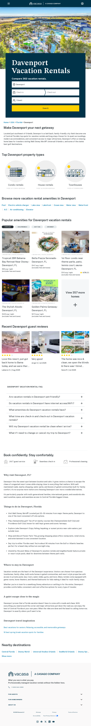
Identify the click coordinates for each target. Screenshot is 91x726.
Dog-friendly (22, 226)
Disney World (24, 652)
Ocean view (59, 205)
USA (12, 122)
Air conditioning (17, 210)
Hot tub (37, 226)
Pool (4, 205)
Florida (19, 122)
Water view (71, 205)
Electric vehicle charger (18, 205)
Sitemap (38, 712)
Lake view (36, 205)
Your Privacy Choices (49, 715)
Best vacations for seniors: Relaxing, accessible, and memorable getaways (34, 627)
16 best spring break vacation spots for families (24, 632)
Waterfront (83, 205)
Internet (50, 226)
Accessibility (36, 715)
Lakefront (47, 205)
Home (6, 122)
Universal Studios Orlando (44, 652)
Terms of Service (73, 712)
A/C (5, 210)
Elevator (29, 210)
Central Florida (8, 652)
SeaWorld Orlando (67, 652)
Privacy (54, 712)
